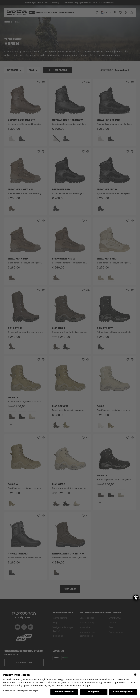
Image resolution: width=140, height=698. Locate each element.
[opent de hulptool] (136, 597)
